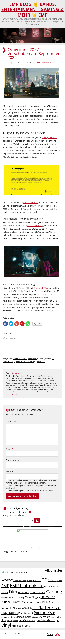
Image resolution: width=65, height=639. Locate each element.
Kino (5, 602)
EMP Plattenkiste (27, 585)
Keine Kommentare (43, 62)
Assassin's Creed (19, 581)
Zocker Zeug (33, 358)
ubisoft (15, 620)
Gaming (31, 361)
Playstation (9, 613)
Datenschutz (9, 634)
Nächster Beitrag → (18, 512)
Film (13, 592)
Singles (27, 617)
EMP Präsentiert (51, 586)
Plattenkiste (49, 607)
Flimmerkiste (23, 592)
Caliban (37, 580)
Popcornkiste (44, 612)
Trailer (9, 620)
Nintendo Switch (22, 608)
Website (9, 471)
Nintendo (6, 608)
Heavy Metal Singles (28, 597)
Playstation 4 (25, 613)
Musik (48, 602)
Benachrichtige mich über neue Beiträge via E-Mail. (31, 490)
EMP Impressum (22, 634)
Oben (50, 634)
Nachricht (11, 421)
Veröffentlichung (27, 620)
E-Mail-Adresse (13, 460)
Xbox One (24, 625)
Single (19, 617)
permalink (41, 361)
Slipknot (35, 617)
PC (34, 608)
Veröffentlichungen (48, 620)
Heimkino (48, 597)
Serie (13, 617)
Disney (60, 580)
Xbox (15, 625)
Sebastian (16, 373)
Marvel (29, 602)
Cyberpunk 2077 (49, 137)
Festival (4, 592)
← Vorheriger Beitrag (17, 508)
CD (44, 579)
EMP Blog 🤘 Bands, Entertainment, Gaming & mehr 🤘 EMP (32, 9)
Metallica (38, 602)
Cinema (52, 580)
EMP (5, 585)
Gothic (14, 597)
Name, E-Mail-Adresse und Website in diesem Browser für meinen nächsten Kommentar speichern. (31, 481)
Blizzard (30, 581)
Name (9, 449)
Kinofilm (18, 601)
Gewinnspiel (6, 597)
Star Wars (44, 617)
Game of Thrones (38, 592)
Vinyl (6, 625)
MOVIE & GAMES (20, 358)
